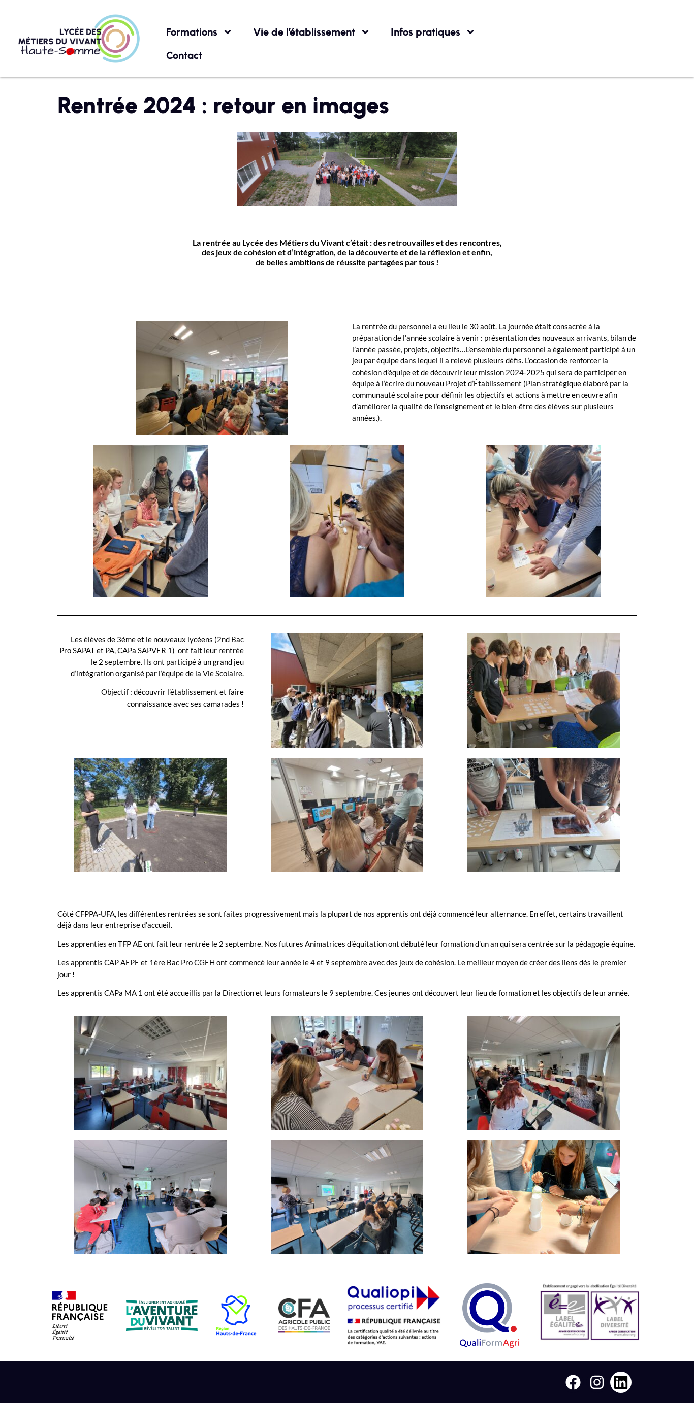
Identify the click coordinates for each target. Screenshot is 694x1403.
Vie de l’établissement (304, 32)
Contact (184, 55)
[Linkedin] (621, 1382)
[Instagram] (597, 1382)
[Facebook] (573, 1382)
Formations (191, 32)
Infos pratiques (425, 32)
